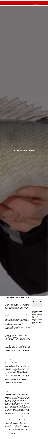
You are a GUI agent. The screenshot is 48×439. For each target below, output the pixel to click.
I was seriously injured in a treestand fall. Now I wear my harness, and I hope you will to (38, 312)
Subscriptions (36, 4)
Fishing (11, 4)
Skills (16, 4)
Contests (30, 4)
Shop (32, 4)
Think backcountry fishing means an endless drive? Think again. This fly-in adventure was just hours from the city (38, 323)
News (21, 4)
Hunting (14, 4)
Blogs (27, 4)
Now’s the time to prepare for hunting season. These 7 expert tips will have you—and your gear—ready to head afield (38, 319)
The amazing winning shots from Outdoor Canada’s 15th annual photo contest (38, 314)
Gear (19, 4)
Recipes (24, 4)
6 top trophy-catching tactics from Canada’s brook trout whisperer (38, 317)
